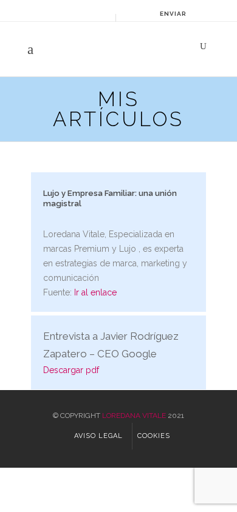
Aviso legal (98, 436)
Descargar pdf (71, 370)
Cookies (153, 436)
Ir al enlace (95, 292)
